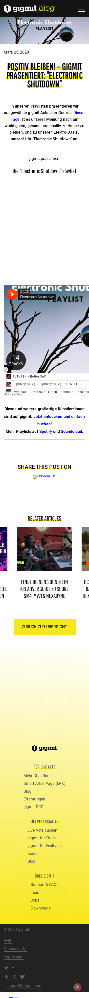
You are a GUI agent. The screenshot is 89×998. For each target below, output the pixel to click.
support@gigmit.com (24, 985)
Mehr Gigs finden (38, 775)
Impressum (13, 956)
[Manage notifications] (77, 987)
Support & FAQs (44, 884)
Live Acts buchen (42, 830)
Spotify (45, 431)
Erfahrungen (34, 799)
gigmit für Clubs (41, 838)
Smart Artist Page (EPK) (44, 783)
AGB (8, 940)
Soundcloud (71, 431)
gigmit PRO (33, 806)
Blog (27, 791)
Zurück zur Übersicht (44, 626)
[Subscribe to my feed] (44, 475)
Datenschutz (15, 948)
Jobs (35, 900)
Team (36, 892)
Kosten (33, 853)
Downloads (41, 908)
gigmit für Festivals (44, 845)
